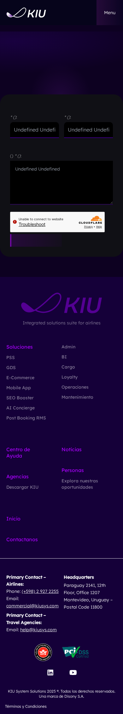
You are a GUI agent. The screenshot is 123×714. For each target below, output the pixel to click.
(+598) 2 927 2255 (40, 591)
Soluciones (19, 347)
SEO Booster (20, 398)
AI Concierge (20, 408)
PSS (10, 357)
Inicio (13, 518)
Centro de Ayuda (18, 452)
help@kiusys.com (38, 629)
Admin (68, 347)
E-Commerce (20, 377)
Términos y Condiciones (26, 706)
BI (64, 357)
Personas (73, 470)
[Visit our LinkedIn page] (50, 672)
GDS (11, 367)
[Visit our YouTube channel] (73, 672)
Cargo (68, 367)
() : (15, 156)
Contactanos (22, 539)
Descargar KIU (22, 487)
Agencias (17, 476)
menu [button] (109, 12)
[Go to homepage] (26, 13)
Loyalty (70, 377)
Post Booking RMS (26, 418)
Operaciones (75, 387)
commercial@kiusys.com (32, 606)
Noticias (72, 449)
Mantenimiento (77, 397)
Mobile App (18, 388)
